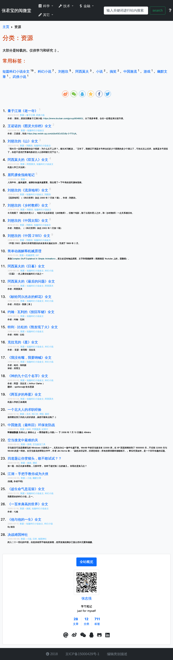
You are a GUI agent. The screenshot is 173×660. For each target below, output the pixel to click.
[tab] (86, 561)
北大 (28, 414)
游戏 (147, 71)
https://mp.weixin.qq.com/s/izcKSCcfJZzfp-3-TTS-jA (51, 133)
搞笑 (114, 71)
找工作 (35, 414)
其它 (46, 15)
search (158, 10)
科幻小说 (45, 71)
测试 (35, 463)
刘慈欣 (63, 71)
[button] (66, 635)
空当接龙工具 (39, 444)
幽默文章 (37, 478)
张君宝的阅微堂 (16, 10)
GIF (37, 255)
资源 (22, 115)
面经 (47, 414)
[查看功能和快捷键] (170, 10)
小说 (100, 71)
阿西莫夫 (82, 71)
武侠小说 (20, 77)
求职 (41, 414)
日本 (35, 539)
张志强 (86, 598)
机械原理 (30, 255)
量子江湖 (30, 115)
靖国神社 (42, 539)
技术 (66, 6)
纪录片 (45, 429)
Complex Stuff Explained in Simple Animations (33, 258)
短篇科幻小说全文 (17, 71)
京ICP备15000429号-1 (82, 654)
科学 (46, 6)
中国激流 (130, 71)
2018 (53, 654)
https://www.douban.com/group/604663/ (63, 118)
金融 (87, 6)
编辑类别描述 (116, 654)
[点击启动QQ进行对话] (91, 635)
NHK (29, 429)
